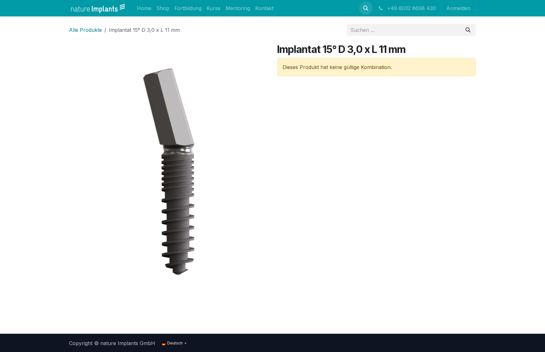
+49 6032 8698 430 (410, 8)
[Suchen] (468, 30)
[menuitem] (144, 8)
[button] (365, 8)
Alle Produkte (85, 30)
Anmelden (458, 8)
